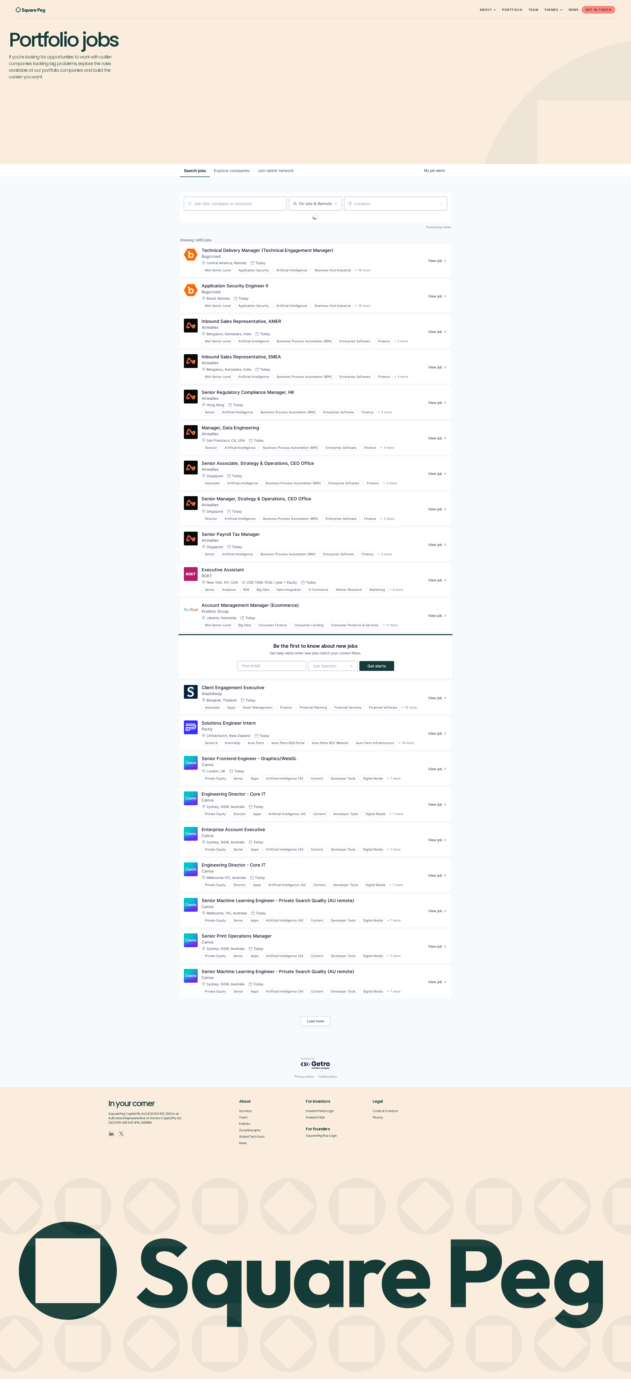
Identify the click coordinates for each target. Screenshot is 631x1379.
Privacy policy (304, 1076)
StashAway (212, 693)
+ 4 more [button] (396, 590)
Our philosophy (250, 1130)
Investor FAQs (315, 1117)
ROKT (207, 575)
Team (243, 1117)
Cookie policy (327, 1076)
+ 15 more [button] (409, 707)
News (574, 10)
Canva (207, 764)
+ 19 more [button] (362, 270)
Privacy (378, 1117)
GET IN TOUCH (598, 10)
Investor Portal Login (320, 1111)
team (533, 10)
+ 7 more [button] (394, 778)
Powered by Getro (438, 227)
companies (232, 170)
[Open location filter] (440, 203)
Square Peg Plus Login (321, 1136)
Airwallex (210, 327)
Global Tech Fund (251, 1137)
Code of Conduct (385, 1111)
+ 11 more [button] (390, 625)
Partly (207, 729)
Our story (245, 1111)
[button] (488, 10)
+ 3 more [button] (401, 341)
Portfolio (512, 10)
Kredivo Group (215, 611)
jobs (195, 170)
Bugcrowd (211, 256)
